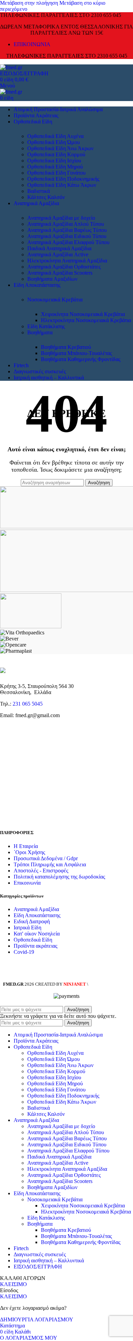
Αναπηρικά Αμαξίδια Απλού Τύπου (65, 224)
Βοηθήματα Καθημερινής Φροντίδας (80, 359)
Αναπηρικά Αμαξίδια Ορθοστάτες (64, 267)
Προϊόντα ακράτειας (35, 946)
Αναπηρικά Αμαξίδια (36, 909)
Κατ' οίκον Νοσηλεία (37, 933)
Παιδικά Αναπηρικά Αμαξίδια (59, 248)
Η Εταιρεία (26, 846)
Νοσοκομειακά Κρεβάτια (55, 299)
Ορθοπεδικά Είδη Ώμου (53, 142)
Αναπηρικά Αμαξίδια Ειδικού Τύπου (66, 236)
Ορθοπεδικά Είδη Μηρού (55, 167)
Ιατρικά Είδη (27, 927)
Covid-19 (24, 952)
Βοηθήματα (40, 332)
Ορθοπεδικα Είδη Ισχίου (54, 160)
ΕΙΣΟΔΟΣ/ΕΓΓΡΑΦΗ (38, 1266)
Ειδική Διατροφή (32, 921)
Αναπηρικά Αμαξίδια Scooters (59, 273)
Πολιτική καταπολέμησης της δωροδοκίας (59, 877)
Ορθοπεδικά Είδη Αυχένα (55, 136)
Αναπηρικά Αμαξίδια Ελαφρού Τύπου (68, 242)
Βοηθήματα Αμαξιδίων (52, 279)
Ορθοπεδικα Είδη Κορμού (56, 154)
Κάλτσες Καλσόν (46, 197)
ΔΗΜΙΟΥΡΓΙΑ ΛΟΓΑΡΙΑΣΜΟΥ (36, 1319)
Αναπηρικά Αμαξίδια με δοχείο (61, 218)
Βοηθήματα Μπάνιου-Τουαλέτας (76, 353)
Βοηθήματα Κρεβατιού (66, 347)
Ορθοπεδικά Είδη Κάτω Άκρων (61, 185)
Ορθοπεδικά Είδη (33, 940)
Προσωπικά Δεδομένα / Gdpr (46, 858)
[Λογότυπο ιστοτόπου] (11, 67)
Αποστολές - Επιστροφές (41, 870)
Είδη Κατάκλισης (46, 326)
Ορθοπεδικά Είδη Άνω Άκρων (60, 148)
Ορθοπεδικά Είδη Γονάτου (56, 173)
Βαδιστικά (38, 191)
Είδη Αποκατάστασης (37, 915)
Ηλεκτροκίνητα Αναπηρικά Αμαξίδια (67, 260)
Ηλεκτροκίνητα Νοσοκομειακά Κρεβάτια (86, 320)
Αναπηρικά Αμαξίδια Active (57, 254)
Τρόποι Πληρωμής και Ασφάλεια (50, 864)
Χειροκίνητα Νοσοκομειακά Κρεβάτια (83, 314)
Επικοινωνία (27, 883)
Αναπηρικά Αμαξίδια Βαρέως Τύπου (67, 230)
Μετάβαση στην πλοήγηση (29, 3)
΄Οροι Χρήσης (29, 852)
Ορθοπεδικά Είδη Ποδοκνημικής (63, 179)
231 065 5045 (28, 704)
